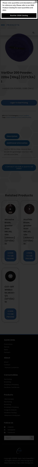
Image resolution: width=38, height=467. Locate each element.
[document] (19, 233)
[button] (36, 2)
